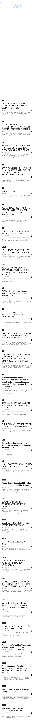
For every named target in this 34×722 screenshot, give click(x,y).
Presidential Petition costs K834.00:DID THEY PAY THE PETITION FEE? (13, 314)
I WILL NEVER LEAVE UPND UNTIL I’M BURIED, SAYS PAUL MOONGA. (16, 251)
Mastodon (3, 1)
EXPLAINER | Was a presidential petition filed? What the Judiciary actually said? (15, 293)
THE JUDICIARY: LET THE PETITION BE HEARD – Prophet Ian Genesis (17, 425)
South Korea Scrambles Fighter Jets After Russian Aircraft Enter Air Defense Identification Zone (16, 647)
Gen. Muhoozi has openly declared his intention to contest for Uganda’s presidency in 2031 (16, 445)
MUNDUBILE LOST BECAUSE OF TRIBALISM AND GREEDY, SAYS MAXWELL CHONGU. (15, 106)
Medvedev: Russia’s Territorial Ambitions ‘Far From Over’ (14, 709)
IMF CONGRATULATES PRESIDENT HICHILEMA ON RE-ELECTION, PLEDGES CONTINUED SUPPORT (16, 148)
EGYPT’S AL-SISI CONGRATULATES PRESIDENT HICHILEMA (16, 232)
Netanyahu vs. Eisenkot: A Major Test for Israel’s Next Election (17, 627)
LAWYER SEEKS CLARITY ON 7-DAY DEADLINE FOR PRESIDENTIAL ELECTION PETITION (16, 335)
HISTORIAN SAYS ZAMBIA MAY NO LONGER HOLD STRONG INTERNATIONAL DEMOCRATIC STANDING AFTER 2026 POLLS (16, 357)
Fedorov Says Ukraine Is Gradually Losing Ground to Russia (15, 690)
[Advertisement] (17, 26)
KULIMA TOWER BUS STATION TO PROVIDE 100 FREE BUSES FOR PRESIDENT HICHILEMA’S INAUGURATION (16, 211)
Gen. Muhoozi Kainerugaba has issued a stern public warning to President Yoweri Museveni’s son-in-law (16, 606)
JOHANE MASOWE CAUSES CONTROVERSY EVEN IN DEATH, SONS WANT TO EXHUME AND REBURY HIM (15, 271)
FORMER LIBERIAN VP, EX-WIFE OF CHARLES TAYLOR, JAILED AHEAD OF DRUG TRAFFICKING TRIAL (16, 584)
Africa (3, 264)
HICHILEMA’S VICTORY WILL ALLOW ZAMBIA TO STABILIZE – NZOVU (17, 465)
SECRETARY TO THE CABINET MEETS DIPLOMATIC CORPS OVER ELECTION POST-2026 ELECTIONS (16, 127)
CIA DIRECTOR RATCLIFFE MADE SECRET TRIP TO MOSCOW (15, 524)
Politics (4, 246)
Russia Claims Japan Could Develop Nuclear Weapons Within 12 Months (16, 484)
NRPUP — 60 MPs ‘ (9, 191)
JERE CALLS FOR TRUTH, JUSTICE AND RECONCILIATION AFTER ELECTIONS (16, 405)
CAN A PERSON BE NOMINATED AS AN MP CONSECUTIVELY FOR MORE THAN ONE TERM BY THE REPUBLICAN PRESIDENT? (16, 171)
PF (2, 100)
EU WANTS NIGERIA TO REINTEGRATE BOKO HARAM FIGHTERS (14, 504)
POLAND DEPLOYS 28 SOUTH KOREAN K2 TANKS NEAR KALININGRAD (14, 563)
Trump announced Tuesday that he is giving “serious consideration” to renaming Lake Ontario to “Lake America (16, 669)
